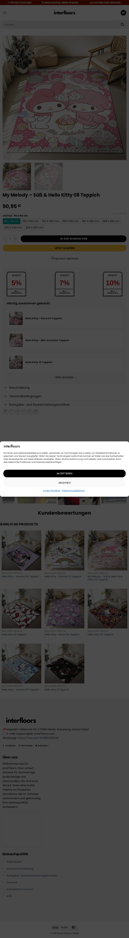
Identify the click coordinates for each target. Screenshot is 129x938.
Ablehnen (64, 482)
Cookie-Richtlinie (51, 490)
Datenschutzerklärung (73, 490)
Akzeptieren (64, 473)
